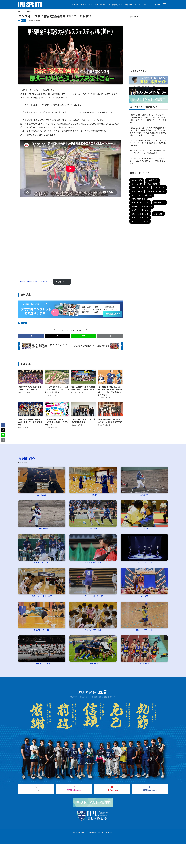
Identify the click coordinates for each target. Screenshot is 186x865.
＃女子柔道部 (152, 184)
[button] (165, 4)
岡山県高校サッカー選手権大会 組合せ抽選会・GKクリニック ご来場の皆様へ (147, 151)
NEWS (23, 20)
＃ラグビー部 (137, 191)
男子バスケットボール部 (42, 596)
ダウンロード (63, 282)
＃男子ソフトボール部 (140, 187)
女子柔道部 (144, 528)
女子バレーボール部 (42, 629)
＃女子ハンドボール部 (140, 217)
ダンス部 (144, 596)
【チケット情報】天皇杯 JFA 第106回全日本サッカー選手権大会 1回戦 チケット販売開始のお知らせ (148, 143)
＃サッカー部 (137, 184)
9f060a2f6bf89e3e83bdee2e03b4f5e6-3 (36, 282)
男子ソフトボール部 (42, 562)
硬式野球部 (144, 494)
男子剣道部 (41, 494)
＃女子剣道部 (159, 202)
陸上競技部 (144, 663)
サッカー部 (93, 528)
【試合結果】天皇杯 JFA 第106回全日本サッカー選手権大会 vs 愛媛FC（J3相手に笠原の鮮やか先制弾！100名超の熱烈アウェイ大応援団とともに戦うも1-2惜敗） (148, 131)
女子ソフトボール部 (93, 562)
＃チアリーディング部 (140, 221)
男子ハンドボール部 (93, 629)
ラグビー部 (93, 663)
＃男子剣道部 (159, 187)
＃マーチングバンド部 (140, 202)
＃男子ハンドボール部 (140, 214)
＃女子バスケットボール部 (142, 206)
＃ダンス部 (158, 214)
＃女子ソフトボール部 (155, 191)
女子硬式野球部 (42, 528)
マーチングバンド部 (42, 663)
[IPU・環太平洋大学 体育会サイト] (30, 4)
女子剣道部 (93, 494)
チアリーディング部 (144, 562)
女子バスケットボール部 (93, 596)
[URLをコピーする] (110, 336)
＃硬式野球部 (137, 180)
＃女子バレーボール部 (140, 210)
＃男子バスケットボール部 (142, 195)
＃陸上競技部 (152, 180)
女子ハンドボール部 (144, 629)
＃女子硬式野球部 (138, 199)
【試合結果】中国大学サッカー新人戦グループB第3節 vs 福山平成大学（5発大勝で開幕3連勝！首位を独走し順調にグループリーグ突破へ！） (148, 119)
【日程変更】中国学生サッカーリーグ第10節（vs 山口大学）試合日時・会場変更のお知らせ (147, 160)
